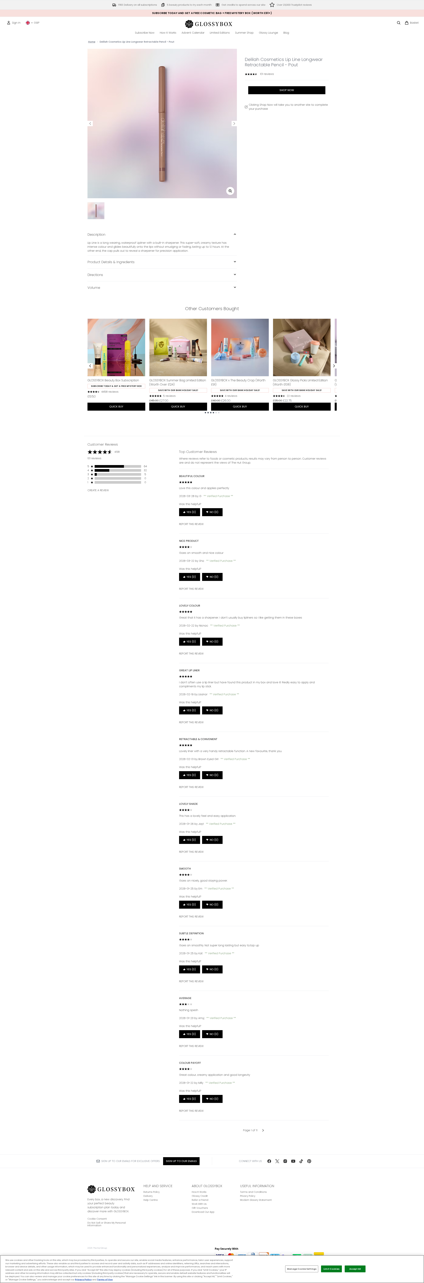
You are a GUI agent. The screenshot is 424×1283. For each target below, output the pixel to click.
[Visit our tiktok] (301, 1161)
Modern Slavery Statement (256, 1200)
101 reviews (267, 74)
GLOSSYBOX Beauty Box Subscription (113, 380)
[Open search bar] (399, 23)
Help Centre (150, 1200)
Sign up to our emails (181, 1161)
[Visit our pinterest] (309, 1161)
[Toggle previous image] (90, 123)
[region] (212, 1269)
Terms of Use (105, 1279)
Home (91, 41)
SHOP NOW (287, 90)
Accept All (355, 1268)
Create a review (98, 490)
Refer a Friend (200, 1200)
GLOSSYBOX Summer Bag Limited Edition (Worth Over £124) (177, 382)
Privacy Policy (247, 1196)
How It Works (199, 1192)
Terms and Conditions (253, 1192)
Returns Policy (151, 1192)
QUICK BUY (116, 406)
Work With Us (199, 1204)
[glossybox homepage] (212, 23)
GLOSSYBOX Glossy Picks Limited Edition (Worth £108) (300, 382)
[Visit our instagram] (285, 1161)
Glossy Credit (200, 1196)
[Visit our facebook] (269, 1161)
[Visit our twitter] (277, 1161)
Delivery (148, 1196)
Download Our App (203, 1212)
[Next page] (263, 1130)
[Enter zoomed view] (230, 191)
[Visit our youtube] (293, 1161)
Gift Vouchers (200, 1208)
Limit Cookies (331, 1268)
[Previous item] (90, 366)
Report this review (191, 524)
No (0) (214, 512)
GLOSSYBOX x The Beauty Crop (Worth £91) (238, 382)
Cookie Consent (97, 1218)
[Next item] (334, 366)
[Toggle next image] (234, 123)
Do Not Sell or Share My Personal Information (106, 1224)
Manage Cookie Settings (301, 1268)
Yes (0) (191, 512)
